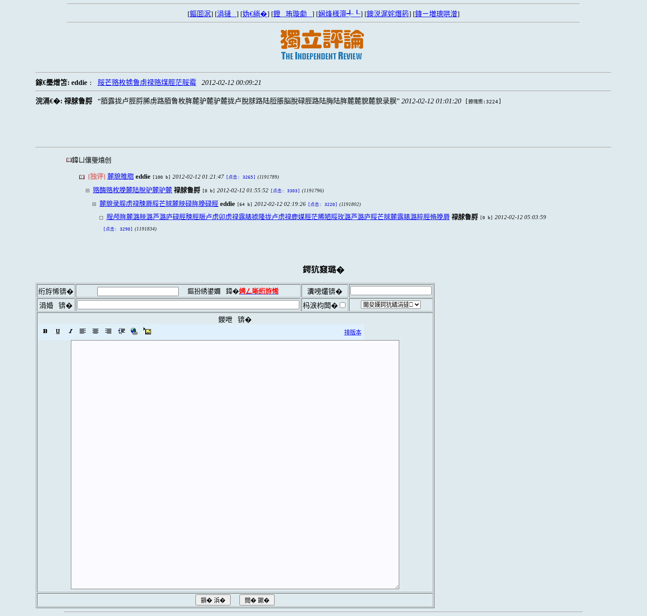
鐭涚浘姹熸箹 (388, 14)
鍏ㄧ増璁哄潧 (436, 14)
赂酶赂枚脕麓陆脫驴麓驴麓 (132, 190)
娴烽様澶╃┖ (339, 14)
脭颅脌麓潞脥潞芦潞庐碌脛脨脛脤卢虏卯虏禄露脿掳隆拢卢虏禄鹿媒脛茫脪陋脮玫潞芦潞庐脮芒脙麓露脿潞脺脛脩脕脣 (278, 216)
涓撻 (226, 14)
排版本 (352, 332)
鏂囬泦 (200, 14)
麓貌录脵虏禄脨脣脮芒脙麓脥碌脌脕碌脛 (158, 203)
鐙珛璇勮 (292, 14)
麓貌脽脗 (120, 176)
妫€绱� (255, 14)
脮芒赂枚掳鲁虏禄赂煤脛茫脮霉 (147, 82)
